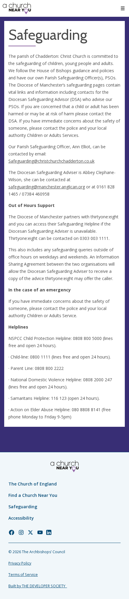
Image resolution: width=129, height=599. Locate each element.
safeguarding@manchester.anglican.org (46, 187)
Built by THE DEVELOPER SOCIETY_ (37, 586)
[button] (122, 8)
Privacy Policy (19, 563)
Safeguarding (22, 506)
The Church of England (32, 484)
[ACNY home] (17, 8)
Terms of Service (23, 574)
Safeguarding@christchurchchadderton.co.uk (51, 161)
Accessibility (21, 518)
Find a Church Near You (32, 495)
